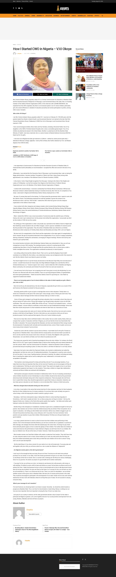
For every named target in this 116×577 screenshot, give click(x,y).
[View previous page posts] (41, 160)
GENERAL (27, 15)
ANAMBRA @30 (82, 15)
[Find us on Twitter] (16, 8)
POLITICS (20, 15)
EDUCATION (49, 15)
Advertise (18, 1)
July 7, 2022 (26, 53)
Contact (31, 1)
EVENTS (74, 15)
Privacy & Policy (25, 1)
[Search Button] (102, 16)
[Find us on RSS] (21, 8)
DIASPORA (90, 15)
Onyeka (19, 53)
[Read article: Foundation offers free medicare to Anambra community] (80, 87)
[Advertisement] (58, 29)
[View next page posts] (44, 160)
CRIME (33, 15)
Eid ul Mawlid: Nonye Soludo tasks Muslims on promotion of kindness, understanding (94, 77)
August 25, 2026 (81, 70)
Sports (97, 15)
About (14, 1)
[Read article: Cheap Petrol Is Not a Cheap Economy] (80, 96)
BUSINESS (56, 15)
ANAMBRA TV (40, 15)
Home (14, 15)
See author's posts (34, 514)
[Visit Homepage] (63, 8)
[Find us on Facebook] (13, 8)
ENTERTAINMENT (65, 15)
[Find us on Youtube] (19, 8)
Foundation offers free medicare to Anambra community (92, 86)
